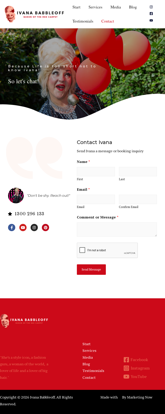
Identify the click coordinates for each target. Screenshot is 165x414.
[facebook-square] (152, 13)
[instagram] (152, 7)
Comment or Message (98, 217)
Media (115, 7)
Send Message (91, 269)
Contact (107, 21)
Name (83, 161)
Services (95, 7)
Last (122, 179)
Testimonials (82, 21)
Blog (133, 7)
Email (83, 189)
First (80, 179)
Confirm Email (128, 207)
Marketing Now (139, 397)
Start (76, 7)
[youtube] (152, 20)
